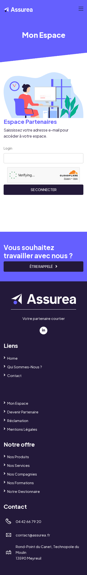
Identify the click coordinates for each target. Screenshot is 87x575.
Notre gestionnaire (23, 491)
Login (8, 148)
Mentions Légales (22, 429)
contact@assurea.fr (33, 535)
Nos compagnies (22, 474)
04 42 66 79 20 (28, 521)
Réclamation (17, 420)
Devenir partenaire (22, 412)
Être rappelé (41, 266)
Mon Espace (17, 403)
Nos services (18, 465)
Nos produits (18, 456)
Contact (14, 375)
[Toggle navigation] (81, 9)
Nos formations (20, 482)
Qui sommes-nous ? (24, 366)
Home (12, 358)
